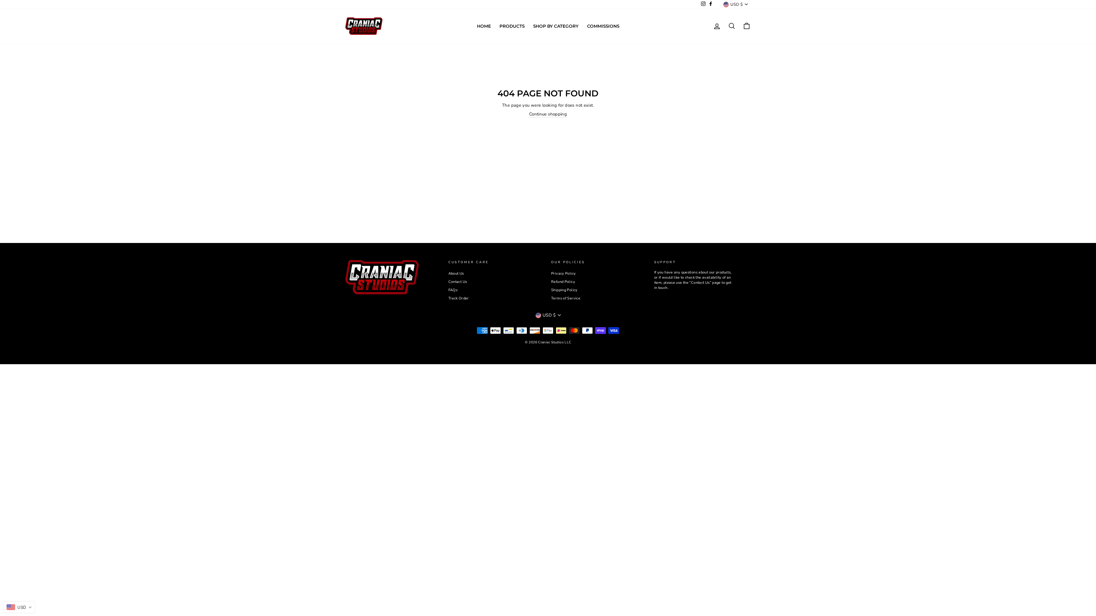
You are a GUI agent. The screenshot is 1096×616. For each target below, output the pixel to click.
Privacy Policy (563, 273)
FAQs (453, 290)
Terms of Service (565, 298)
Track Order (458, 298)
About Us (456, 273)
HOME (484, 26)
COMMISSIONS (603, 26)
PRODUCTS (512, 26)
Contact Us (457, 281)
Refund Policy (563, 281)
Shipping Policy (564, 290)
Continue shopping (548, 114)
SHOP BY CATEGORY (556, 26)
